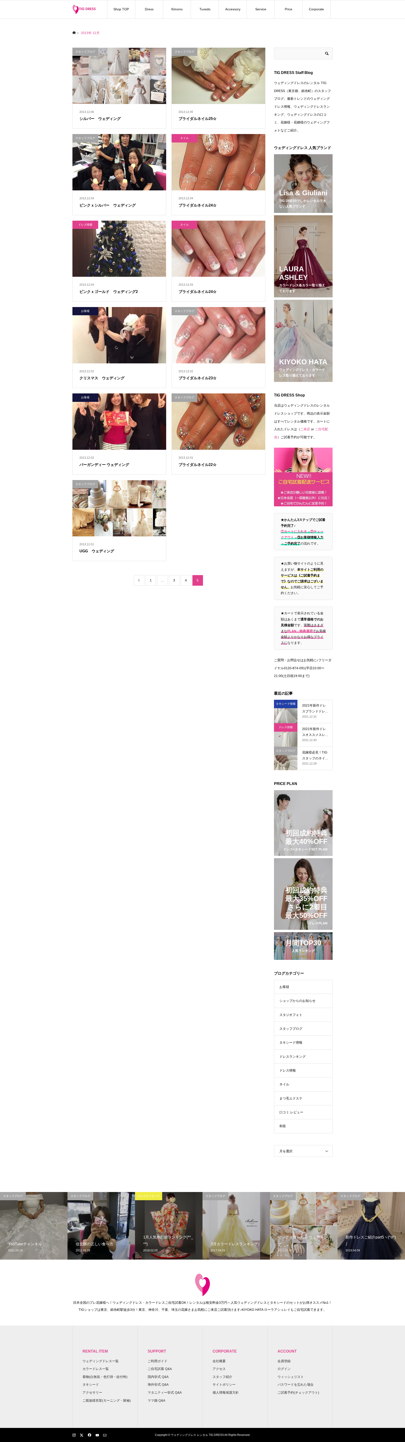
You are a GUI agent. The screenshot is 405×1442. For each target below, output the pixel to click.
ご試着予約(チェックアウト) (298, 1392)
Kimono (177, 9)
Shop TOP (121, 9)
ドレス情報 (287, 1070)
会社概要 (219, 1361)
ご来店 (305, 429)
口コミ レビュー (291, 1112)
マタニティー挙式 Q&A (165, 1392)
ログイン (284, 1369)
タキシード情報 (290, 1042)
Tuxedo (204, 9)
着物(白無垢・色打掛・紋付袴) (105, 1377)
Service (260, 9)
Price (288, 9)
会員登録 (284, 1361)
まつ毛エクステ (290, 1098)
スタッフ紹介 (222, 1377)
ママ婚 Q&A (156, 1400)
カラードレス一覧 (95, 1369)
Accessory (232, 9)
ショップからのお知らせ (297, 1001)
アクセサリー (92, 1392)
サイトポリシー (224, 1384)
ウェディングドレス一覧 (100, 1361)
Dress (149, 9)
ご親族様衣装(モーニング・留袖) (106, 1400)
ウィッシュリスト (291, 1377)
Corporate (316, 9)
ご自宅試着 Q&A (160, 1369)
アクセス (219, 1369)
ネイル (284, 1084)
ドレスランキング (292, 1056)
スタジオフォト (290, 1015)
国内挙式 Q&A (158, 1377)
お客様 (284, 987)
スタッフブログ (290, 1029)
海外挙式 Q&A (158, 1384)
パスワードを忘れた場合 (296, 1384)
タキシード (90, 1384)
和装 (282, 1126)
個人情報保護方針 (226, 1392)
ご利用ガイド (157, 1361)
